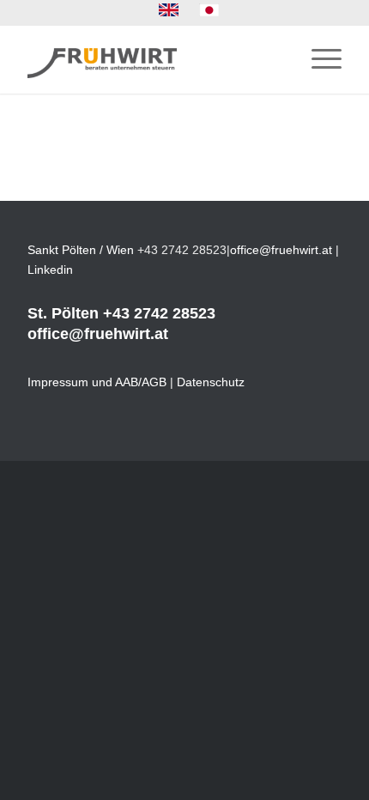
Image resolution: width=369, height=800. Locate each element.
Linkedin (50, 269)
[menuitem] (169, 10)
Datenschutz (211, 382)
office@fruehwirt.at (281, 250)
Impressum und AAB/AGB (96, 382)
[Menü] (318, 59)
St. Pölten (63, 313)
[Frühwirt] (152, 59)
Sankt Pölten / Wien (80, 250)
